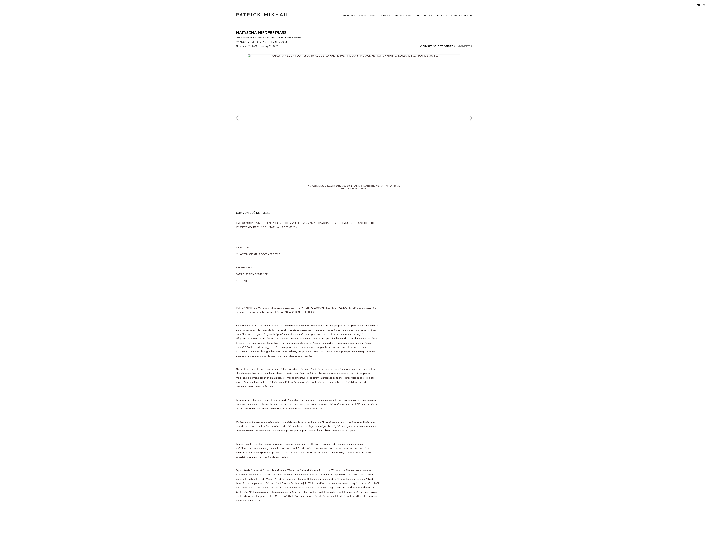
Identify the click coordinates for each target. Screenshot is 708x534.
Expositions (368, 15)
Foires (385, 15)
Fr (704, 5)
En (698, 5)
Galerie (441, 15)
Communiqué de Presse (253, 212)
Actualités (424, 15)
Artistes (349, 15)
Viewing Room (461, 15)
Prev (237, 118)
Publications (403, 15)
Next (470, 118)
